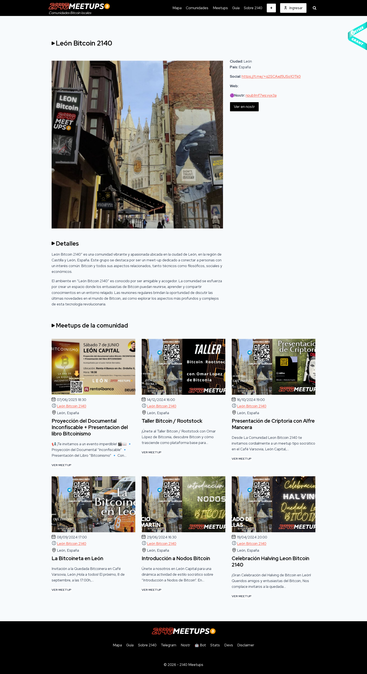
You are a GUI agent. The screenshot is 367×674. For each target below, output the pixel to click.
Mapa (177, 8)
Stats (215, 645)
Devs (228, 645)
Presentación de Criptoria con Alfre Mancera (273, 424)
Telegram (168, 645)
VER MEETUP (61, 465)
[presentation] (93, 367)
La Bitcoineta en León (77, 558)
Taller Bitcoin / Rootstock (172, 421)
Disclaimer (245, 645)
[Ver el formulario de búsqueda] (314, 8)
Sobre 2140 (253, 8)
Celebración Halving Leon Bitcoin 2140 (270, 561)
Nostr (185, 645)
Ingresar (296, 7)
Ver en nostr (244, 106)
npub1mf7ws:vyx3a (261, 95)
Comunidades (197, 8)
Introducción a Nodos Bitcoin (176, 558)
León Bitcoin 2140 (71, 406)
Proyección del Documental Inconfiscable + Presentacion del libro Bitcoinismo (90, 427)
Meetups (220, 8)
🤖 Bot (200, 645)
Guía (236, 8)
